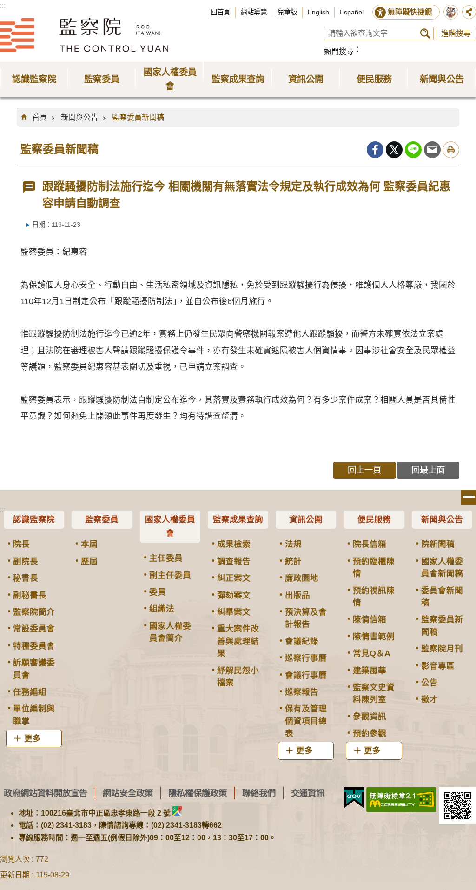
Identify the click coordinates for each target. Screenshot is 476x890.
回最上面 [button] (428, 470)
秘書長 (25, 578)
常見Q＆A (371, 653)
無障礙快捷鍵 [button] (410, 12)
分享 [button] (469, 12)
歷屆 (89, 561)
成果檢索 (234, 544)
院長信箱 (369, 544)
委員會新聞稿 (442, 596)
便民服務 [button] (374, 79)
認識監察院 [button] (34, 79)
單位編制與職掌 (34, 714)
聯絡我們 (259, 793)
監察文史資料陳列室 (374, 693)
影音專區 (438, 666)
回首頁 (220, 12)
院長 (21, 544)
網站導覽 (254, 12)
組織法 (161, 608)
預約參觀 (369, 733)
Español (352, 12)
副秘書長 (29, 595)
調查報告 (234, 561)
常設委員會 (34, 628)
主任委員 (166, 558)
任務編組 (29, 692)
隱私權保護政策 (197, 793)
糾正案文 (234, 578)
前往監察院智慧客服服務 (450, 12)
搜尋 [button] (425, 33)
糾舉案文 (234, 612)
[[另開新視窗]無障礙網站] (401, 799)
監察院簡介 (34, 612)
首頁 (39, 117)
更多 (32, 738)
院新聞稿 (438, 544)
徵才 (429, 699)
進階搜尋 (456, 33)
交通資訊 (307, 793)
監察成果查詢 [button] (238, 79)
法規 (293, 544)
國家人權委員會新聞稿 (442, 567)
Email (432, 149)
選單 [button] (468, 497)
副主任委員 (170, 575)
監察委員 (102, 519)
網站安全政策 (128, 793)
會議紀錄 (301, 641)
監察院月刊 (442, 648)
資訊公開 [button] (306, 79)
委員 (157, 592)
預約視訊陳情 (374, 596)
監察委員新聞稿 (138, 117)
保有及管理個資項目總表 (306, 721)
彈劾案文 (234, 595)
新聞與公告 (79, 117)
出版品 (297, 595)
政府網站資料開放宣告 (45, 793)
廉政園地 (301, 578)
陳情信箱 (369, 619)
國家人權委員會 (170, 526)
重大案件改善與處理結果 (238, 641)
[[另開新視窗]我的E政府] (354, 798)
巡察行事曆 (306, 658)
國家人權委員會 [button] (170, 79)
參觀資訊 (369, 716)
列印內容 (451, 149)
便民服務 (374, 519)
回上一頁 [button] (364, 470)
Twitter (394, 149)
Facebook (375, 149)
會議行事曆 (306, 675)
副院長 (25, 561)
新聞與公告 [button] (442, 79)
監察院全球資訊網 (84, 35)
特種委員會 (34, 646)
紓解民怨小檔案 (238, 676)
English (318, 12)
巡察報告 (301, 692)
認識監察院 (34, 519)
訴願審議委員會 (34, 668)
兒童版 (287, 12)
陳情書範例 (374, 636)
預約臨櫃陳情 (374, 567)
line (413, 149)
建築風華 (369, 670)
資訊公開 (306, 519)
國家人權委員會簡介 (170, 632)
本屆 (89, 544)
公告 (429, 682)
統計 (293, 561)
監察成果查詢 (238, 519)
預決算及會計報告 (306, 618)
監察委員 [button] (101, 79)
